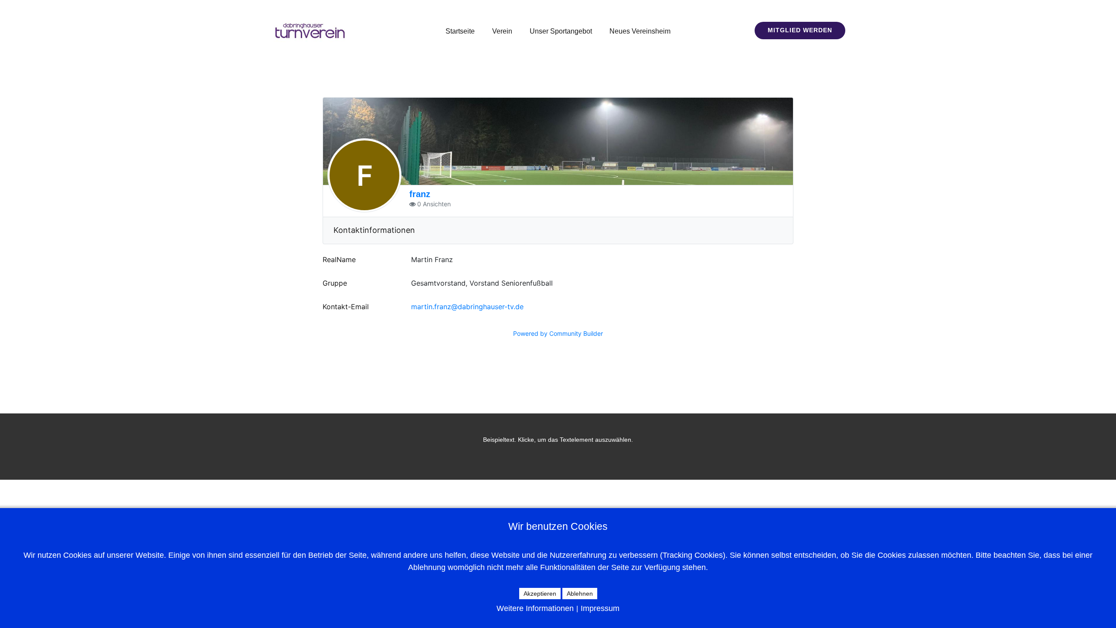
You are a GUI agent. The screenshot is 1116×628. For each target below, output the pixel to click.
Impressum (600, 608)
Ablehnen (580, 593)
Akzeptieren (540, 593)
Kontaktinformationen (374, 230)
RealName (339, 259)
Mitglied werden (800, 30)
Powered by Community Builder (558, 333)
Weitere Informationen (535, 608)
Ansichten (437, 204)
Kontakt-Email (346, 306)
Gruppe (335, 283)
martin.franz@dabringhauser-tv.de (467, 306)
